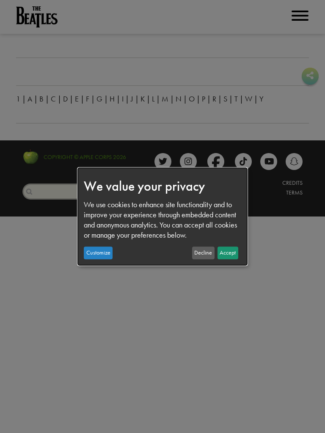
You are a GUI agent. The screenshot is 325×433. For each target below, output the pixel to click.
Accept (228, 252)
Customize (98, 252)
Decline (203, 252)
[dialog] (162, 216)
